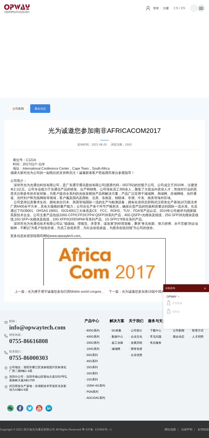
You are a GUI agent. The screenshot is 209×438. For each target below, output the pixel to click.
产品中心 (91, 321)
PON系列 (92, 391)
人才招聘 (197, 336)
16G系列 (92, 373)
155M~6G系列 (96, 385)
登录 (156, 8)
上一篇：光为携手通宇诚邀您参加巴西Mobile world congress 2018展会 (66, 291)
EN (183, 8)
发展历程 (136, 342)
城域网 (116, 348)
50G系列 (92, 355)
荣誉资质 (136, 348)
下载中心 (155, 330)
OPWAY (172, 296)
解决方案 (117, 321)
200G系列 (93, 342)
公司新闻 (18, 108)
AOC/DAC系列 (96, 397)
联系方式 (197, 330)
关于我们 (136, 321)
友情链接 (203, 429)
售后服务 (155, 342)
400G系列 (93, 336)
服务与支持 (157, 321)
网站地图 (170, 429)
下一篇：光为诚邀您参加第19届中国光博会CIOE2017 (148, 291)
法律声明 (186, 429)
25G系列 (92, 367)
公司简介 (136, 330)
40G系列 (92, 361)
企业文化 (136, 336)
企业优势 (136, 355)
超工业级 (117, 342)
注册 (166, 8)
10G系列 (92, 379)
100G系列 (93, 348)
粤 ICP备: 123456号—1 (97, 429)
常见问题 (155, 336)
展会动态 (40, 108)
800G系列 (93, 330)
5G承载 (116, 330)
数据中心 (117, 336)
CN (176, 8)
